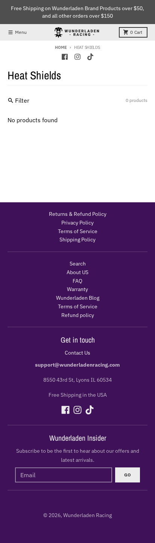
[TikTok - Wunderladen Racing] (90, 57)
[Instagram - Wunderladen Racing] (77, 57)
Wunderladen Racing (87, 515)
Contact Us (77, 352)
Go (127, 475)
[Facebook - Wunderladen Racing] (65, 57)
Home (61, 47)
